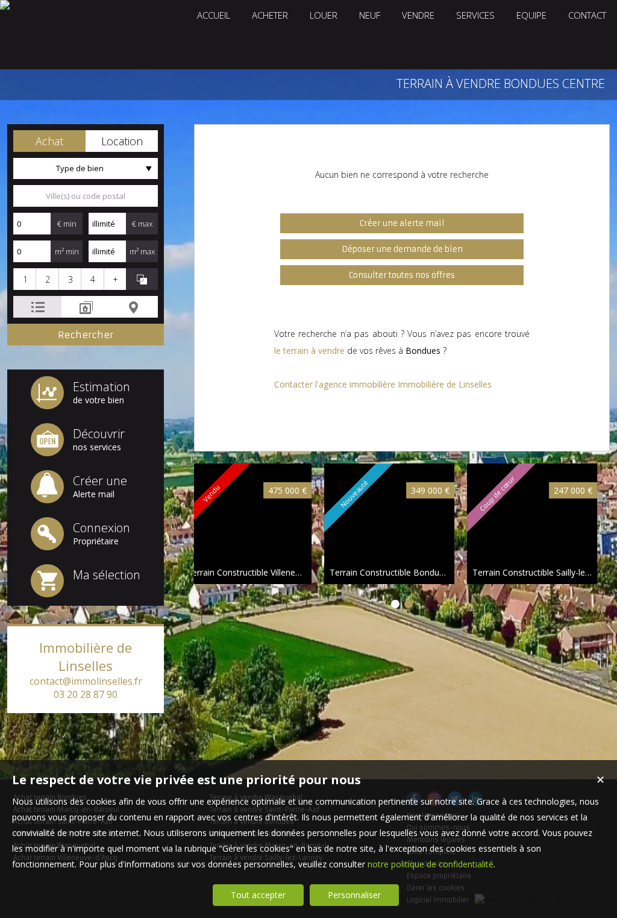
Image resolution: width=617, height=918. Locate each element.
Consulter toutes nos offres (402, 275)
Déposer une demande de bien (402, 249)
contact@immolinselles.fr (86, 681)
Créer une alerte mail (402, 223)
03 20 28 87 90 (85, 694)
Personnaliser (354, 895)
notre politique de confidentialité (430, 864)
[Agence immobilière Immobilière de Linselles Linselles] (5, 5)
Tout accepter (258, 895)
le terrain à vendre (309, 350)
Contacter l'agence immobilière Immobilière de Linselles (383, 384)
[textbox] (85, 196)
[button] (49, 141)
